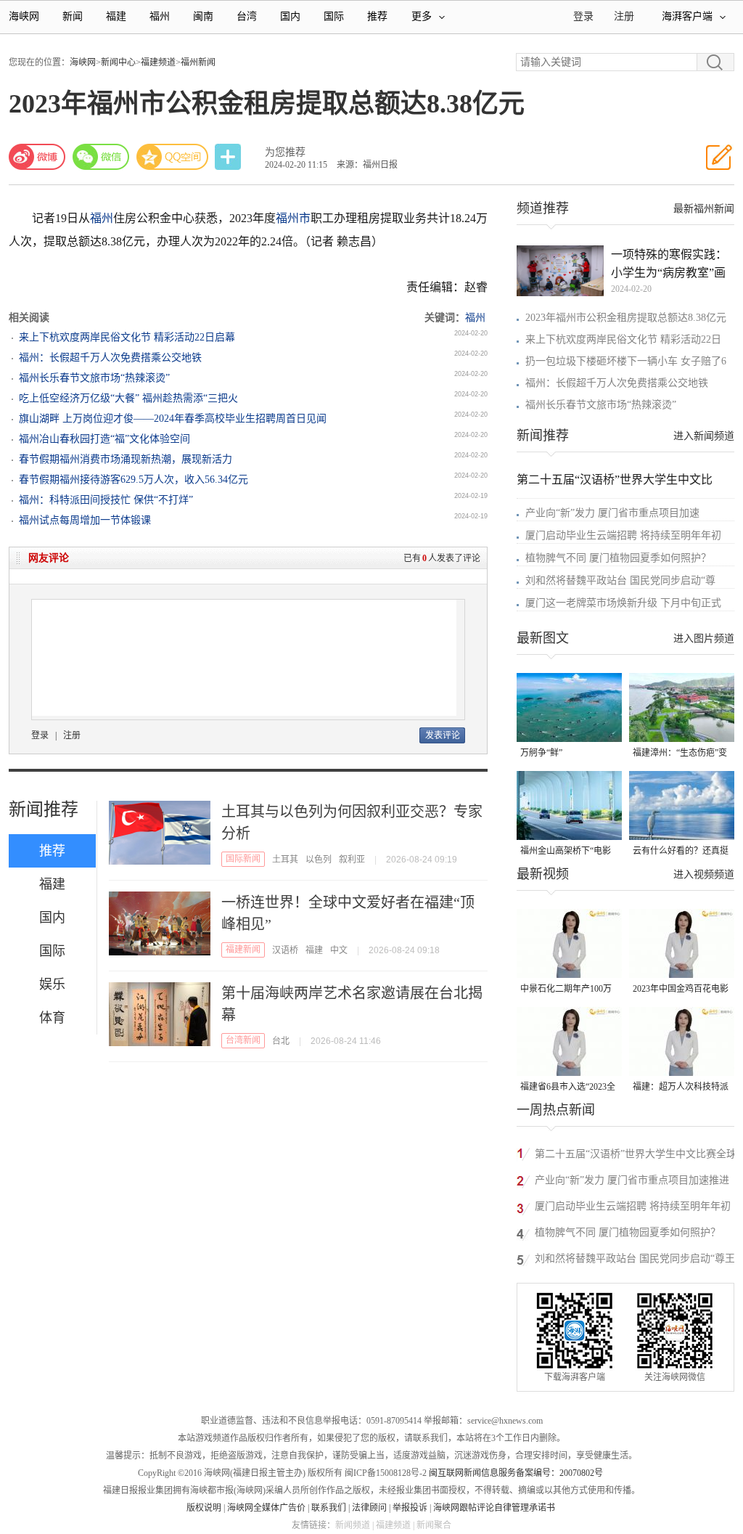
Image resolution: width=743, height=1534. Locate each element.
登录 (40, 735)
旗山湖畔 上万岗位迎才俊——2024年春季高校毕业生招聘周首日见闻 (173, 418)
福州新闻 (198, 62)
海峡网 (24, 16)
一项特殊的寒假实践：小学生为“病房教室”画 (669, 263)
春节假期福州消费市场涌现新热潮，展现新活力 (125, 459)
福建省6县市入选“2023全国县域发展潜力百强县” (567, 1088)
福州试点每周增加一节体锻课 (85, 520)
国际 (334, 16)
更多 (421, 16)
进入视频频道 (703, 874)
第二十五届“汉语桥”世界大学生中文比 (615, 479)
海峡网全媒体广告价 (266, 1508)
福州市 (293, 218)
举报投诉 (410, 1508)
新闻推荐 (43, 809)
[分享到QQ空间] (172, 157)
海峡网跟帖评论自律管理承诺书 (494, 1508)
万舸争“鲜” (541, 753)
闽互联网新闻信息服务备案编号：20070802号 (516, 1473)
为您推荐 (285, 152)
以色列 (318, 859)
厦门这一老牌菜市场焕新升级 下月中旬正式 (623, 602)
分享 (229, 157)
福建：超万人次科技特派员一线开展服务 (680, 1088)
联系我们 (328, 1508)
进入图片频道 (703, 638)
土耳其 (285, 859)
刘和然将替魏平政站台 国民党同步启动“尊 (620, 580)
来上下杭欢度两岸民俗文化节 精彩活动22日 (623, 339)
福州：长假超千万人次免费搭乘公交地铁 (110, 357)
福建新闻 (243, 950)
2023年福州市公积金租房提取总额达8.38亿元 (625, 317)
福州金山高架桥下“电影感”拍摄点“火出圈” (565, 852)
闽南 (203, 16)
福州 (159, 16)
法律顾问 (369, 1508)
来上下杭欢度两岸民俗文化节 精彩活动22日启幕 (127, 337)
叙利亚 (352, 859)
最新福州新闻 (703, 208)
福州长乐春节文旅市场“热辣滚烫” (94, 377)
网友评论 (48, 557)
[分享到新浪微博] (37, 157)
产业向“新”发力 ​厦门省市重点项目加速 (612, 512)
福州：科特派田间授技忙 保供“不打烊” (106, 499)
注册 (624, 16)
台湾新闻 (243, 1040)
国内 (290, 16)
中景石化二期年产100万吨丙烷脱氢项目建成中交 (568, 990)
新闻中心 (118, 62)
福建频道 (158, 62)
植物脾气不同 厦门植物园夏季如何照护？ (618, 557)
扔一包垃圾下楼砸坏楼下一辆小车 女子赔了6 (625, 361)
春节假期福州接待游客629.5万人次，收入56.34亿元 (133, 479)
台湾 (247, 16)
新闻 (72, 16)
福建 (116, 16)
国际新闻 (243, 859)
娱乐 (52, 984)
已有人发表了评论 (441, 558)
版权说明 (203, 1508)
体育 (52, 1018)
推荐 (377, 16)
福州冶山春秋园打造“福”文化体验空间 (104, 438)
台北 (281, 1041)
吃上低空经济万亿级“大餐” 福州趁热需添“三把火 (128, 398)
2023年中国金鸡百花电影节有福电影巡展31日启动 (680, 990)
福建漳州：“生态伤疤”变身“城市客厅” (680, 754)
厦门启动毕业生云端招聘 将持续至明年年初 (623, 535)
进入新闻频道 (703, 436)
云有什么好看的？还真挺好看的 (680, 852)
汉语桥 (285, 950)
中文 (339, 950)
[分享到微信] (101, 157)
